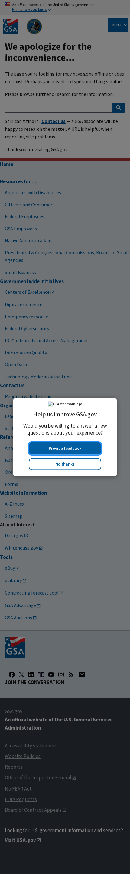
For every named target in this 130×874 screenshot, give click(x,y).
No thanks (65, 464)
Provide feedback (65, 448)
